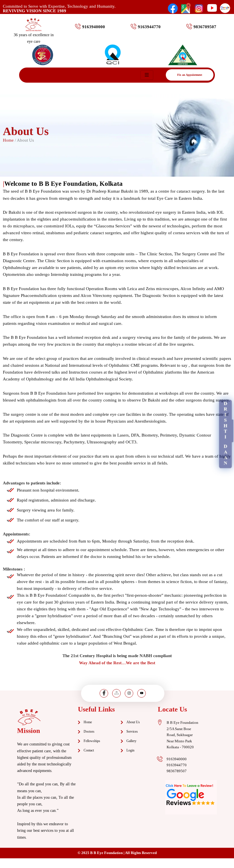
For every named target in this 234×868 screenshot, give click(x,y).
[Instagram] (129, 693)
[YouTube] (141, 693)
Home (8, 140)
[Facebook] (104, 693)
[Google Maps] (116, 693)
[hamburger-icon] (146, 75)
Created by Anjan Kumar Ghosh (117, 863)
